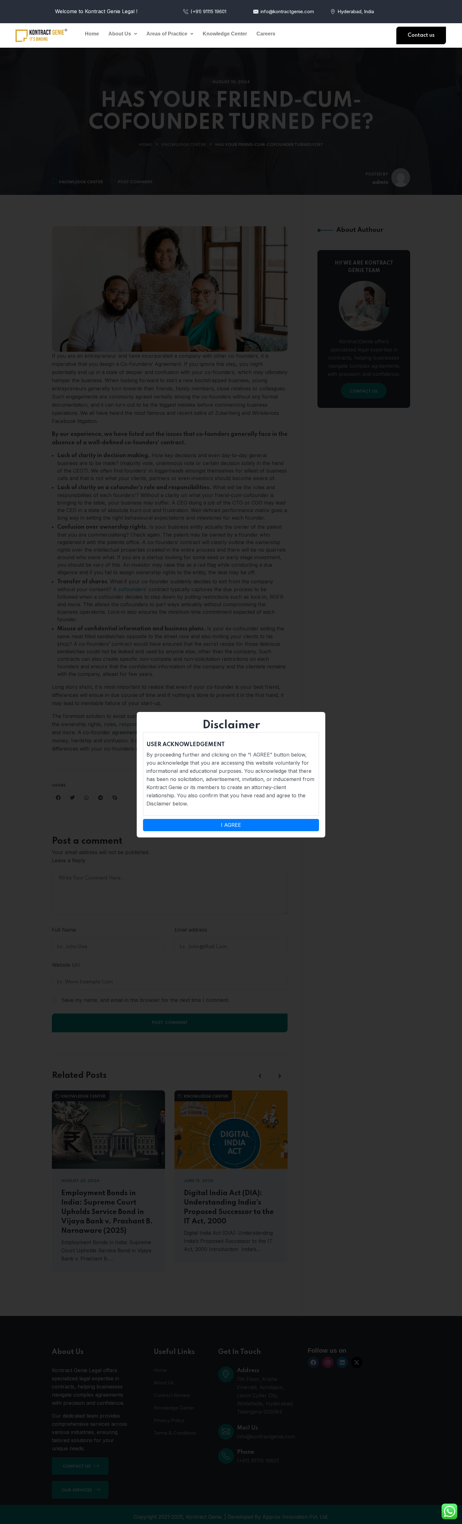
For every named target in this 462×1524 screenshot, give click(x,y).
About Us (119, 33)
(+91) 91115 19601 (208, 11)
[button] (123, 34)
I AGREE (231, 825)
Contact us (421, 35)
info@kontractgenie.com (287, 11)
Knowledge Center (225, 33)
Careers (265, 33)
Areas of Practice (166, 33)
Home (92, 33)
